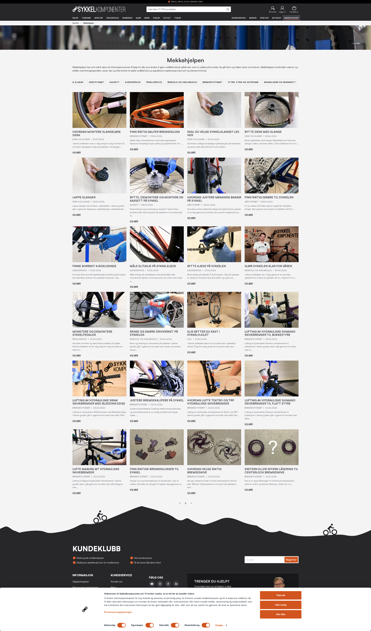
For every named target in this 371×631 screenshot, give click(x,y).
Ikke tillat (280, 614)
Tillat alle (280, 595)
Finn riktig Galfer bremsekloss (155, 132)
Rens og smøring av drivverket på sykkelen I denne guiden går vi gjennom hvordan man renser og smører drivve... (155, 346)
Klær (138, 18)
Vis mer (76, 152)
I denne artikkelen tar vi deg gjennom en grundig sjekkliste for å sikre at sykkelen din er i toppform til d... (270, 276)
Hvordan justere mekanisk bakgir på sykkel (214, 199)
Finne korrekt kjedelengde (94, 266)
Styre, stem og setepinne (243, 82)
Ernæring (127, 18)
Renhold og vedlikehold (182, 82)
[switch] (150, 625)
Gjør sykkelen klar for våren (268, 266)
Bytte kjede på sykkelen (206, 266)
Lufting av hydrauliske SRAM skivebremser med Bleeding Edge (98, 402)
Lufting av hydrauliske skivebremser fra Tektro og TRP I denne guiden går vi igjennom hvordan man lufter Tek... (213, 414)
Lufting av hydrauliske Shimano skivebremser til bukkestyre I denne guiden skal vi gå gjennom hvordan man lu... (270, 346)
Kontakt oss (116, 581)
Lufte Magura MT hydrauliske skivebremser (95, 470)
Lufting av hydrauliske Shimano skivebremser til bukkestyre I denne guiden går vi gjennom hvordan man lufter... (271, 415)
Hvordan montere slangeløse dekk (96, 133)
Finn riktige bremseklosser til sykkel (154, 470)
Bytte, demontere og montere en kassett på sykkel (156, 199)
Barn (147, 18)
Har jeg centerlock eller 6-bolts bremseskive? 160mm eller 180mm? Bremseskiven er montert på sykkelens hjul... (212, 483)
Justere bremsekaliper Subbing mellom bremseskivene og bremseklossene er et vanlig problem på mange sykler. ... (155, 411)
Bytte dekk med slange (263, 132)
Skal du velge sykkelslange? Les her (213, 133)
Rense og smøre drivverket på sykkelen (154, 333)
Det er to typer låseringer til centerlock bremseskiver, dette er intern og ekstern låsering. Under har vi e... (269, 482)
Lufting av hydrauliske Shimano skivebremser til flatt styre (270, 402)
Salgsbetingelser (80, 581)
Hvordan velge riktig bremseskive (204, 470)
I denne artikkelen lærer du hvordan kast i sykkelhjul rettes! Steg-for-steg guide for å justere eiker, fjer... (211, 345)
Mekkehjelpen (291, 18)
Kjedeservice (133, 82)
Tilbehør (86, 18)
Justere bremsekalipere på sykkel (157, 400)
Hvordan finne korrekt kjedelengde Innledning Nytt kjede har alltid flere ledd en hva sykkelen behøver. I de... (98, 276)
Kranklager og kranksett (280, 82)
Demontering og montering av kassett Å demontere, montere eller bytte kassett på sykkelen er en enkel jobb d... (156, 212)
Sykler (156, 18)
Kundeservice (239, 18)
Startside (75, 23)
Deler (75, 18)
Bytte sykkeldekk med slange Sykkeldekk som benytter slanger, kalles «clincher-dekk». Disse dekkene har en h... (271, 142)
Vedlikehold (112, 18)
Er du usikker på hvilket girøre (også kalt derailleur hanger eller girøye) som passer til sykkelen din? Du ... (270, 207)
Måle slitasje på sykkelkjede (153, 266)
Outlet (167, 18)
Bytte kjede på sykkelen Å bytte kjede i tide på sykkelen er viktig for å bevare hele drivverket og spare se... (213, 276)
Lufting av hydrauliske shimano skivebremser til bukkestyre (270, 333)
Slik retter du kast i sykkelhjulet (203, 333)
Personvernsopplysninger (118, 612)
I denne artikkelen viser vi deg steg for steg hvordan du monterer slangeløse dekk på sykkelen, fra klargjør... (98, 145)
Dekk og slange (73, 82)
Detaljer (219, 625)
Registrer (291, 559)
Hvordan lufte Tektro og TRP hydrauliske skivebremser (210, 402)
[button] (272, 9)
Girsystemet (96, 82)
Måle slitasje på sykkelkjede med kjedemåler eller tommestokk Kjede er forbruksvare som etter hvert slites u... (156, 277)
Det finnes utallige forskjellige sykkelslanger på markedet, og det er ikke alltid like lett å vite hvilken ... (214, 145)
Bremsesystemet (212, 82)
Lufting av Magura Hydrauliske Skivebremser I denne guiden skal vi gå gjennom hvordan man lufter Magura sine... (97, 483)
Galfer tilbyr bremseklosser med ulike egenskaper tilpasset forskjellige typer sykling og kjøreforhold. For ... (156, 142)
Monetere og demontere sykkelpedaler (92, 333)
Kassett (115, 82)
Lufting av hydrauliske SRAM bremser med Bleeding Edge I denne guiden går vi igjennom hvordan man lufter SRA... (99, 414)
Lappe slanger (84, 197)
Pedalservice (154, 82)
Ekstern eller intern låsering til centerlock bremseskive (271, 470)
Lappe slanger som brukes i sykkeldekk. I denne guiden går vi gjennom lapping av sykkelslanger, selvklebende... (98, 207)
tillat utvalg (280, 605)
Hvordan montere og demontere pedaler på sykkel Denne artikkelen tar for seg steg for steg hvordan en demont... (97, 346)
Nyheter (264, 18)
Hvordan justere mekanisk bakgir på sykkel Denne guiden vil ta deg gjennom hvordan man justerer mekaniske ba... (214, 211)
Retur (113, 587)
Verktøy (98, 18)
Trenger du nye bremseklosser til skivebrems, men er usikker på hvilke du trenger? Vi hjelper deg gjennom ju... (156, 482)
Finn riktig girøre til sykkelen (269, 197)
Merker (253, 18)
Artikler (276, 18)
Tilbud (177, 18)
